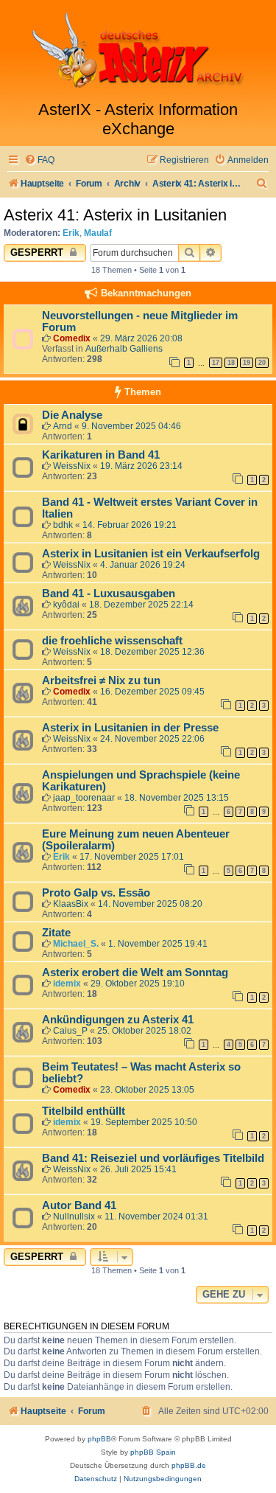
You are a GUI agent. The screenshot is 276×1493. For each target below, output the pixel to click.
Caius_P (70, 1031)
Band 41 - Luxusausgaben (108, 593)
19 (246, 362)
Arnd (62, 426)
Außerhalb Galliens (124, 349)
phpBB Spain (153, 1452)
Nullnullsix (74, 1216)
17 (215, 362)
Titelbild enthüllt (83, 1111)
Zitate (56, 933)
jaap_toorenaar (84, 798)
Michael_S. (76, 944)
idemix (67, 983)
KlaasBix (70, 904)
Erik (71, 233)
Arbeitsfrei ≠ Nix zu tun (101, 680)
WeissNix (72, 466)
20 (262, 362)
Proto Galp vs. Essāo (96, 893)
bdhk (63, 525)
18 (231, 362)
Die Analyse (72, 415)
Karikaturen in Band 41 (101, 455)
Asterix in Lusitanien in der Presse (130, 728)
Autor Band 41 (79, 1205)
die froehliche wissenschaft (112, 641)
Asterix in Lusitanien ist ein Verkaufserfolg (151, 554)
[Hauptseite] (138, 50)
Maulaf (98, 233)
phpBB (99, 1439)
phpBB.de (188, 1465)
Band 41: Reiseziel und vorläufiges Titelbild (153, 1158)
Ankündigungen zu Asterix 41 (118, 1020)
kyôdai (66, 604)
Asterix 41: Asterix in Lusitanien (115, 215)
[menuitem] (39, 160)
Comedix (72, 338)
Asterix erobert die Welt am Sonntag (135, 972)
